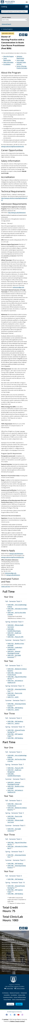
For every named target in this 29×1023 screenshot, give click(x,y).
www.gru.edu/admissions (13, 575)
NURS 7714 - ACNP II (13, 709)
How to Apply (20, 60)
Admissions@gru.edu (10, 573)
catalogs (5, 1019)
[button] (26, 7)
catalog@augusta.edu (8, 939)
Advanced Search (6, 24)
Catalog (4, 6)
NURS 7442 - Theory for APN (15, 637)
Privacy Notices (7, 999)
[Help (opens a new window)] (26, 35)
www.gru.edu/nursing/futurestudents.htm (12, 146)
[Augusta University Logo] (7, 2)
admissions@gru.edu (18, 287)
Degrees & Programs (15, 992)
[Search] (26, 19)
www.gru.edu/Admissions (16, 553)
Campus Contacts (20, 988)
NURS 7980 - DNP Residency (15, 707)
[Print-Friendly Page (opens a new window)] (23, 35)
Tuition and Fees (5, 586)
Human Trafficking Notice (20, 997)
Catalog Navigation (8, 29)
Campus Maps (9, 988)
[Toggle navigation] (27, 2)
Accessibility (7, 995)
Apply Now (10, 1004)
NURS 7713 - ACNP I (13, 697)
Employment (24, 992)
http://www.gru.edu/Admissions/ (17, 212)
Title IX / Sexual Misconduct (18, 999)
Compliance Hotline (8, 997)
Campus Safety (21, 995)
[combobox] (14, 11)
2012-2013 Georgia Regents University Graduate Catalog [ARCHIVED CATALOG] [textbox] (14, 11)
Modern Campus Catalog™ (17, 1021)
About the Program (8, 56)
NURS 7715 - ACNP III (13, 723)
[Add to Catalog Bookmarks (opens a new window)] (20, 35)
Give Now (19, 1004)
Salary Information (8, 62)
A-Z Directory (5, 992)
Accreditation (6, 64)
